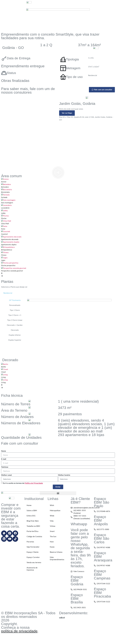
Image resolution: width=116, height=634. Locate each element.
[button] (58, 173)
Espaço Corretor (33, 557)
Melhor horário (64, 475)
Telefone (4, 467)
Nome (3, 451)
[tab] (7, 293)
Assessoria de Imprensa (32, 569)
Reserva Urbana (56, 552)
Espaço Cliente (32, 552)
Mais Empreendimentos (57, 558)
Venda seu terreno (34, 562)
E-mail (3, 459)
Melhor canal (6, 475)
